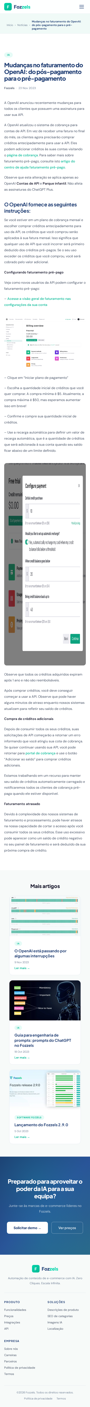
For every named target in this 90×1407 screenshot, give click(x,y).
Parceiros (10, 1361)
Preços (8, 1316)
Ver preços (67, 1228)
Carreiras (10, 1355)
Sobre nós (11, 1349)
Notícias (22, 25)
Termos (9, 1374)
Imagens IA (55, 1322)
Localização (55, 1329)
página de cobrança (22, 155)
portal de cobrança (40, 753)
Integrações (12, 1322)
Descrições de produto (63, 1310)
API (6, 1329)
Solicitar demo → (27, 1228)
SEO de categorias (60, 1316)
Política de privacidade (19, 1367)
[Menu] (81, 7)
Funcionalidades (15, 1310)
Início (10, 25)
